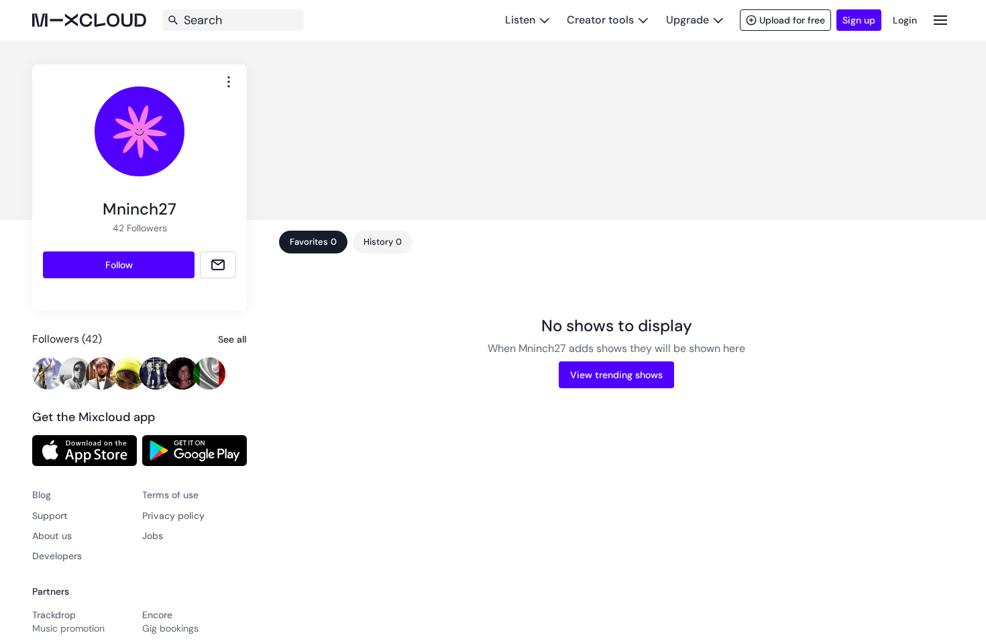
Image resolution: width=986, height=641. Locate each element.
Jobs (152, 536)
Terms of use (170, 495)
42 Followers (140, 228)
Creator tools (600, 20)
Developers (57, 556)
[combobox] (229, 81)
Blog (41, 495)
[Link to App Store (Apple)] (84, 450)
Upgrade (687, 20)
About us (52, 536)
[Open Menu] (940, 20)
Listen (520, 20)
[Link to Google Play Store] (194, 450)
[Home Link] (89, 20)
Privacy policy (173, 516)
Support (50, 516)
